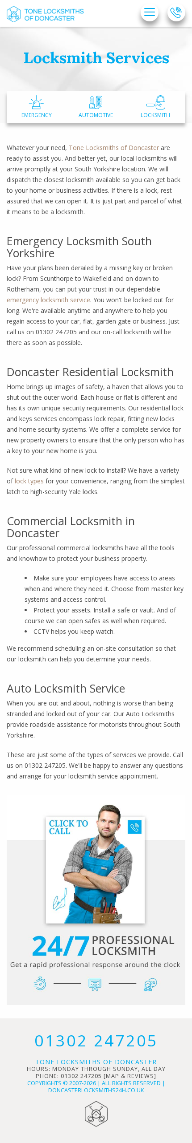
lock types (29, 481)
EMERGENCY (36, 115)
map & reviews (130, 1076)
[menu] (149, 12)
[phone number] (176, 12)
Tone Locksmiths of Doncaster (114, 147)
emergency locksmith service (48, 300)
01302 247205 (96, 1040)
